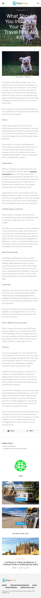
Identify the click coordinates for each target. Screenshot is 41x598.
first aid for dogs (10, 446)
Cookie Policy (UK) (27, 588)
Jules (25, 43)
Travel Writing (11, 588)
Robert (14, 568)
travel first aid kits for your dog (15, 448)
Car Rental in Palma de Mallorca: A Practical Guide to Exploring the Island (20, 563)
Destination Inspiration (19, 585)
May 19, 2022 (18, 43)
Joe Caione (19, 77)
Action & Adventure (15, 485)
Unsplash (28, 77)
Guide (34, 585)
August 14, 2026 (24, 568)
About (4, 585)
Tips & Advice (20, 10)
